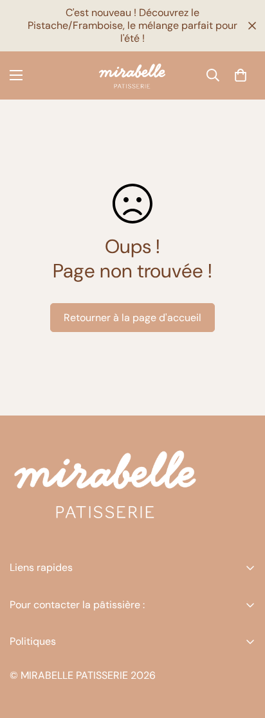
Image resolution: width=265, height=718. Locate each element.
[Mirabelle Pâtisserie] (132, 75)
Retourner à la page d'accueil (132, 317)
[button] (240, 75)
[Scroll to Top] (242, 650)
